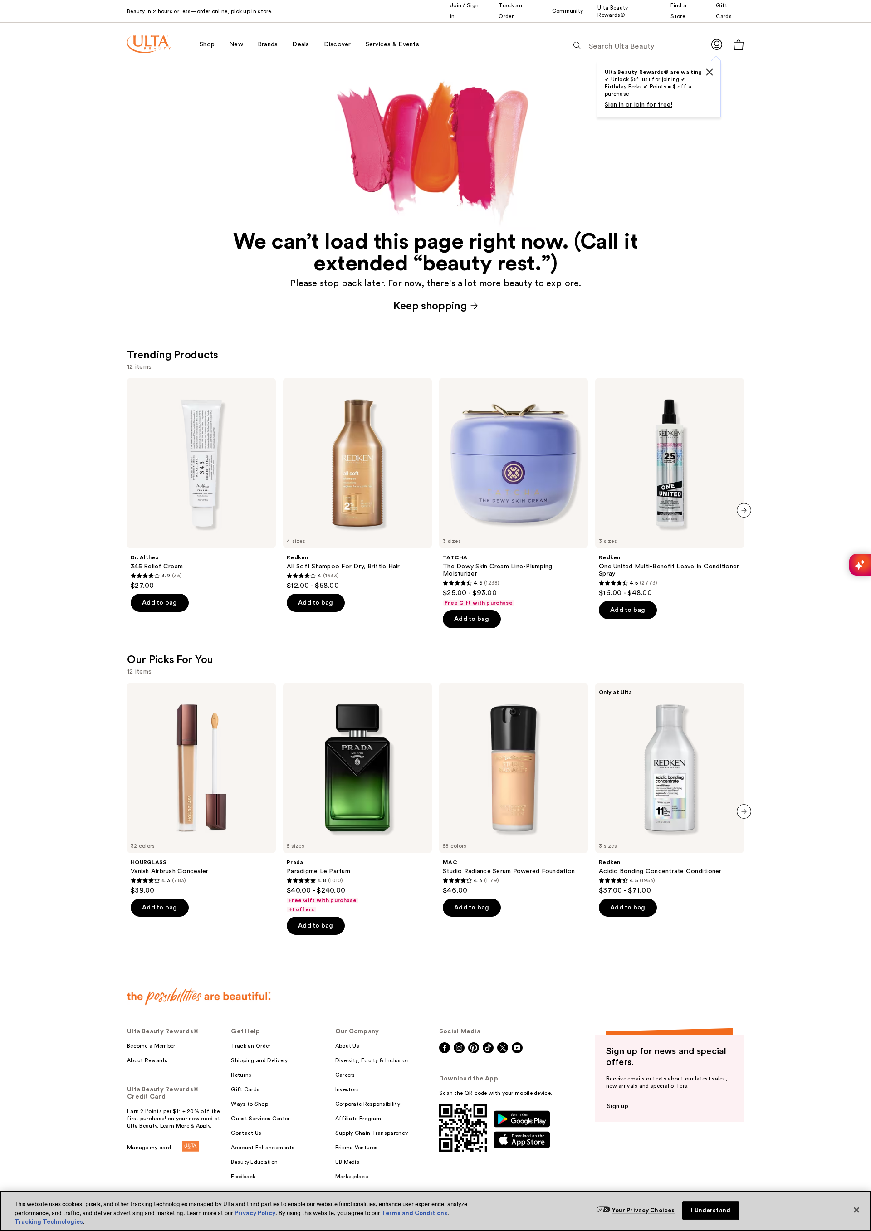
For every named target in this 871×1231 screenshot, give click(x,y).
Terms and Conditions (414, 1213)
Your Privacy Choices (643, 1210)
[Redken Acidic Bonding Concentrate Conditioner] (669, 789)
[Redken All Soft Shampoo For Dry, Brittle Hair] (357, 484)
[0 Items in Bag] (738, 45)
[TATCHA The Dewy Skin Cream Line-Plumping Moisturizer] (513, 492)
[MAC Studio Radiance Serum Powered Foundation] (513, 789)
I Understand (710, 1210)
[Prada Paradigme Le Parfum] (357, 798)
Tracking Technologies (49, 1222)
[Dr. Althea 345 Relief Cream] (201, 484)
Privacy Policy (255, 1213)
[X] (709, 72)
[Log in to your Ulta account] (716, 44)
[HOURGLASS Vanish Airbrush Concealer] (201, 789)
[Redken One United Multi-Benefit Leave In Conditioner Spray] (669, 487)
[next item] (744, 510)
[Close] (856, 1210)
